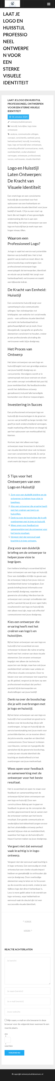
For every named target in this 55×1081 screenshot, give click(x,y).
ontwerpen (22, 155)
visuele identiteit (33, 159)
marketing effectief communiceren (23, 148)
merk (41, 148)
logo (10, 145)
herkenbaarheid (15, 141)
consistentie (21, 138)
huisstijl (14, 126)
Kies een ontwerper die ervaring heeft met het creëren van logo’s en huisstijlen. (29, 510)
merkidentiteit (14, 152)
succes (10, 159)
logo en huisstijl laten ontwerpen (27, 145)
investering (35, 141)
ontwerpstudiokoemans (21, 122)
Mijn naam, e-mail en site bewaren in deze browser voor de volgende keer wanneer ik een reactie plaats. (27, 1024)
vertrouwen (19, 159)
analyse (13, 134)
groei (37, 138)
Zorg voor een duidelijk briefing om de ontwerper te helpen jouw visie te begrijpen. (28, 498)
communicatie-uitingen (28, 134)
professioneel (34, 155)
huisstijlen (22, 126)
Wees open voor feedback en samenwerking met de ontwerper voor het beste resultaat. (29, 529)
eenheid (30, 138)
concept (11, 138)
